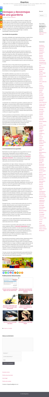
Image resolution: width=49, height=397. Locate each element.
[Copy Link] (20, 273)
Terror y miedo (42, 218)
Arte (40, 65)
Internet (41, 137)
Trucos (40, 219)
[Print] (1, 22)
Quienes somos (6, 372)
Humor (41, 123)
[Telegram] (13, 273)
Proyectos (6, 328)
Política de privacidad (7, 375)
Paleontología (42, 194)
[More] (22, 273)
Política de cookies (6, 381)
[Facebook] (4, 273)
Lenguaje (41, 145)
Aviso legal (4, 378)
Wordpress (41, 230)
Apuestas (41, 58)
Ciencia (41, 80)
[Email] (17, 273)
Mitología (41, 159)
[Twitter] (8, 273)
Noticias (41, 184)
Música (41, 172)
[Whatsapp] (6, 273)
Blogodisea (24, 2)
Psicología (41, 205)
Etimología (41, 97)
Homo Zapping (42, 121)
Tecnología (41, 214)
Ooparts (41, 186)
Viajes (40, 223)
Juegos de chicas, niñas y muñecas (42, 142)
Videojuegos (42, 225)
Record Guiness (42, 210)
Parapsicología (42, 196)
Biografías (41, 69)
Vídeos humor (42, 227)
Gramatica (41, 111)
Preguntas (41, 198)
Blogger (41, 71)
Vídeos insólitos (43, 228)
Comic (40, 83)
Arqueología (42, 60)
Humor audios (42, 125)
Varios (40, 221)
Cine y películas (42, 81)
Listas (40, 147)
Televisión (41, 216)
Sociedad (10, 328)
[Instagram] (11, 273)
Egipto (40, 92)
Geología (41, 109)
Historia (41, 116)
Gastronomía (42, 107)
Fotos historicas (43, 102)
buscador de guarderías (22, 226)
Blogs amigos (42, 73)
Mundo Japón (42, 170)
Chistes (40, 78)
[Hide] (0, 29)
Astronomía (42, 67)
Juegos (40, 138)
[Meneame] (15, 273)
